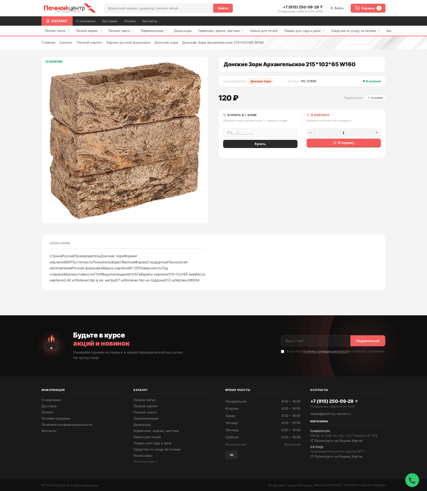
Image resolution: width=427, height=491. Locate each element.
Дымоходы (183, 31)
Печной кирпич (89, 30)
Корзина (371, 8)
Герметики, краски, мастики (221, 30)
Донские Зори (260, 81)
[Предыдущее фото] (49, 140)
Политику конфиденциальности (325, 351)
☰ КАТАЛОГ (57, 21)
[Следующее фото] (200, 140)
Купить (260, 144)
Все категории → (145, 461)
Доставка (109, 21)
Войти (338, 8)
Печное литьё (144, 400)
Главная (48, 42)
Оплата (129, 21)
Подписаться (367, 341)
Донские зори (166, 42)
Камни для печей (264, 31)
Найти (223, 8)
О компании (85, 21)
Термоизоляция (154, 30)
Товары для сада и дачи (304, 30)
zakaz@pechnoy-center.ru (330, 414)
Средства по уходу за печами (355, 30)
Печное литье (57, 30)
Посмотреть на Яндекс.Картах (338, 441)
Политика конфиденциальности (67, 425)
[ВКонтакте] (231, 454)
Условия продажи (56, 418)
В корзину (346, 143)
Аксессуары (142, 455)
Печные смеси (121, 30)
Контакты (149, 21)
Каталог (66, 42)
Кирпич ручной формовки (128, 42)
